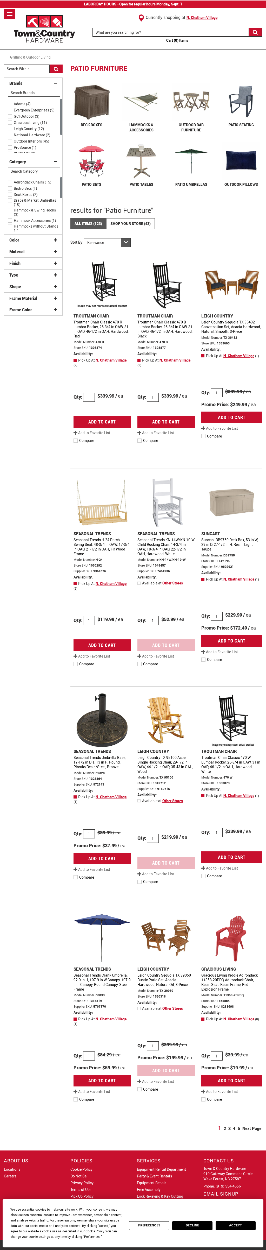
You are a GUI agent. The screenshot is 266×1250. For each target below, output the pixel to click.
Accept (235, 1225)
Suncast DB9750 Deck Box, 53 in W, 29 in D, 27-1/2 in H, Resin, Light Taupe (229, 544)
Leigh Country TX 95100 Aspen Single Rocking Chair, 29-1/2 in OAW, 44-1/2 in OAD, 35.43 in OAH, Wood (165, 764)
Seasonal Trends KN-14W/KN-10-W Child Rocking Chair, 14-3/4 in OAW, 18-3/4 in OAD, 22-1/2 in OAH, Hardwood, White (166, 546)
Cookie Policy (81, 1169)
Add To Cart (102, 422)
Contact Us (218, 1160)
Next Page (251, 1128)
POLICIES (81, 1160)
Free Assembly (149, 1189)
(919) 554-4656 (228, 1186)
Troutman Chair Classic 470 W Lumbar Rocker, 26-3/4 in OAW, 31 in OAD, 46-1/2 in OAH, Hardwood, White (230, 764)
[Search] (255, 32)
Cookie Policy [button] (94, 1231)
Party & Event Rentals (154, 1176)
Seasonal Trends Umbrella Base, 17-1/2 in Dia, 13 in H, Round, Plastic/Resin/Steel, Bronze (100, 762)
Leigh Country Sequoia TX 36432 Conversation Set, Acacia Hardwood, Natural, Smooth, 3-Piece (231, 327)
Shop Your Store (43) (130, 223)
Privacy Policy (82, 1182)
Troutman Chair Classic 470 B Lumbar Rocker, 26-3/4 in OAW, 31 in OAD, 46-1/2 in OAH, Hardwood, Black (164, 329)
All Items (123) (88, 223)
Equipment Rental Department (161, 1169)
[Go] (56, 69)
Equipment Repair (151, 1182)
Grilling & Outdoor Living (30, 57)
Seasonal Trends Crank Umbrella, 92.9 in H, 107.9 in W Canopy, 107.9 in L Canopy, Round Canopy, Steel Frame (102, 982)
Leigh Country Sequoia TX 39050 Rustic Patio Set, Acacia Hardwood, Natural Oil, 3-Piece (164, 980)
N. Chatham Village (202, 17)
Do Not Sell (79, 1176)
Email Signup (220, 1194)
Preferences (149, 1225)
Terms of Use (80, 1189)
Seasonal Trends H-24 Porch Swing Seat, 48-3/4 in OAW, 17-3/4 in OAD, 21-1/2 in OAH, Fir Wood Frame (102, 546)
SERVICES (149, 1160)
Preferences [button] (92, 1237)
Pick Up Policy (82, 1196)
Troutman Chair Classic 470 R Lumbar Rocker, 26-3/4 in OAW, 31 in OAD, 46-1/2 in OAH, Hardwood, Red (101, 329)
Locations (12, 1169)
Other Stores (172, 583)
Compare (86, 440)
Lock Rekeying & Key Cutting (160, 1196)
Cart (177, 40)
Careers (10, 1176)
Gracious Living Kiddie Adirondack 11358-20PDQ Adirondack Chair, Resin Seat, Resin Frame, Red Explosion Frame (229, 982)
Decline (192, 1225)
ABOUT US (16, 1160)
